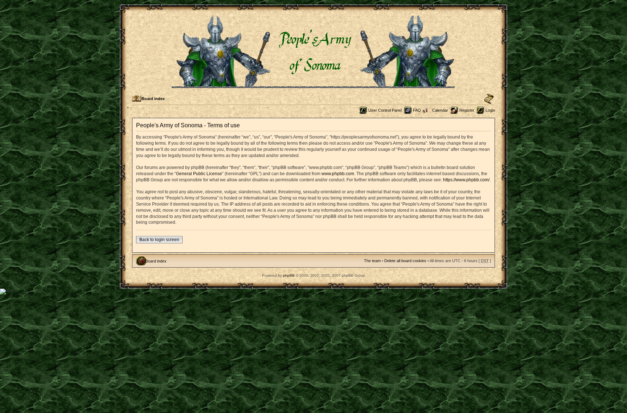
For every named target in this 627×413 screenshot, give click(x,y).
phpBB (289, 275)
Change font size (489, 99)
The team (372, 261)
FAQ (417, 110)
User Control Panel (385, 110)
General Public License (199, 173)
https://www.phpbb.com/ (466, 179)
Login (490, 110)
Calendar (440, 110)
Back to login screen (159, 239)
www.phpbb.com (337, 173)
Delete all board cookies (405, 261)
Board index (153, 98)
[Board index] (313, 85)
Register (466, 110)
